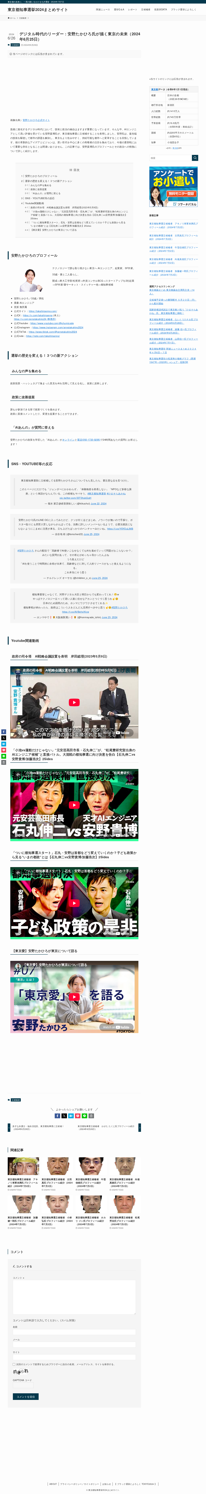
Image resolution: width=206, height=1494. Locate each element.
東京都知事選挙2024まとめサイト (38, 9)
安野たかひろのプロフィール (41, 176)
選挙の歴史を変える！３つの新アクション (48, 181)
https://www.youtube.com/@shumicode (52, 323)
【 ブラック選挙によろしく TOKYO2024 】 (135, 1483)
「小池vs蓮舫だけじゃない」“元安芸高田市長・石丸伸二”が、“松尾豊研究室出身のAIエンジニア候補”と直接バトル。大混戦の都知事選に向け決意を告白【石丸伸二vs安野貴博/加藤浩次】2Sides (79, 215)
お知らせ (106, 1483)
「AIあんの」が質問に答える (46, 193)
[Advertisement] (74, 85)
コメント (18, 1277)
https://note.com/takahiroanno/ (43, 336)
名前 (15, 1326)
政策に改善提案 (39, 189)
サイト (16, 1352)
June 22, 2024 (98, 503)
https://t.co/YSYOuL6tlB (120, 528)
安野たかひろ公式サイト (36, 120)
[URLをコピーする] (91, 1115)
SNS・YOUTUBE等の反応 (40, 198)
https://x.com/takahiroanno (37, 315)
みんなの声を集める (41, 185)
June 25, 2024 (91, 534)
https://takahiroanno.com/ (43, 311)
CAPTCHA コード (22, 1380)
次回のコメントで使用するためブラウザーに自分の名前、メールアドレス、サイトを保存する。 (66, 1364)
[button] (57, 1115)
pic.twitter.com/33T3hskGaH (75, 497)
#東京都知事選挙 (97, 493)
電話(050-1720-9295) (88, 439)
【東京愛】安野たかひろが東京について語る (54, 229)
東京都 (175, 148)
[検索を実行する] (195, 158)
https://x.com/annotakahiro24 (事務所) (35, 319)
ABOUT (53, 1483)
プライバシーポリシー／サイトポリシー (79, 1483)
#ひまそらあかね (116, 493)
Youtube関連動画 (34, 203)
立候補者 (15, 45)
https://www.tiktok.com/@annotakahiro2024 (53, 331)
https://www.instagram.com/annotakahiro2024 (58, 327)
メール (16, 1339)
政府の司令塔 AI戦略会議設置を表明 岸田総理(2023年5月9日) (64, 207)
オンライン (68, 439)
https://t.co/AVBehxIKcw (75, 611)
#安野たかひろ (26, 550)
